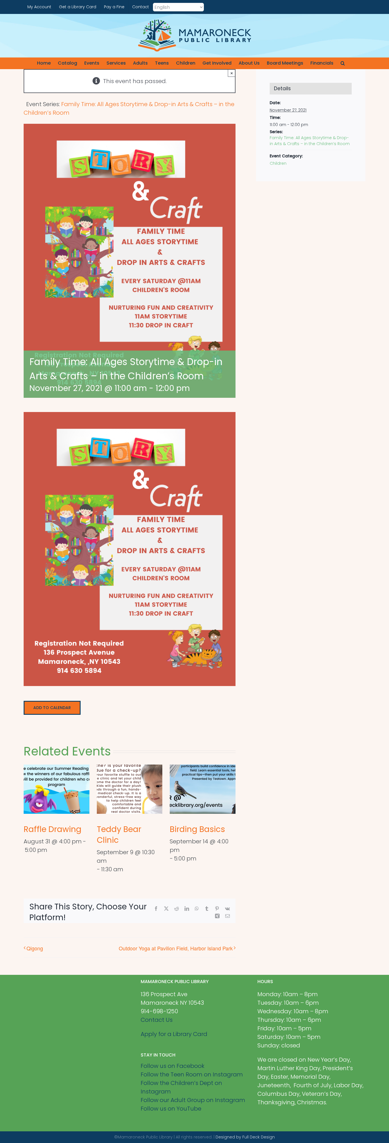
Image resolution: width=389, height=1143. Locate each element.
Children (278, 163)
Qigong (34, 948)
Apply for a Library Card (174, 1034)
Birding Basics (197, 829)
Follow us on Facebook (172, 1066)
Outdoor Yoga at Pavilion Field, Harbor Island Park (176, 948)
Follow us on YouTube (171, 1109)
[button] (343, 63)
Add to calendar (52, 707)
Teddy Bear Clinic (119, 835)
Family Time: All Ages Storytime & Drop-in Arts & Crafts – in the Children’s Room (310, 141)
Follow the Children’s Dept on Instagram (181, 1087)
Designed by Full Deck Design (245, 1137)
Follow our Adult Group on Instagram (193, 1100)
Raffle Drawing (52, 829)
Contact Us (157, 1020)
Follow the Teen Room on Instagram (192, 1074)
